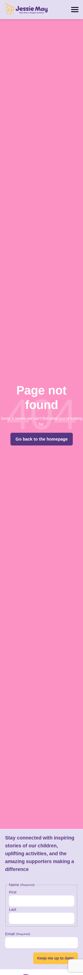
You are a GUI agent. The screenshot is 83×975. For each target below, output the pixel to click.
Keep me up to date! (55, 958)
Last (12, 909)
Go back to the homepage (42, 439)
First (12, 892)
